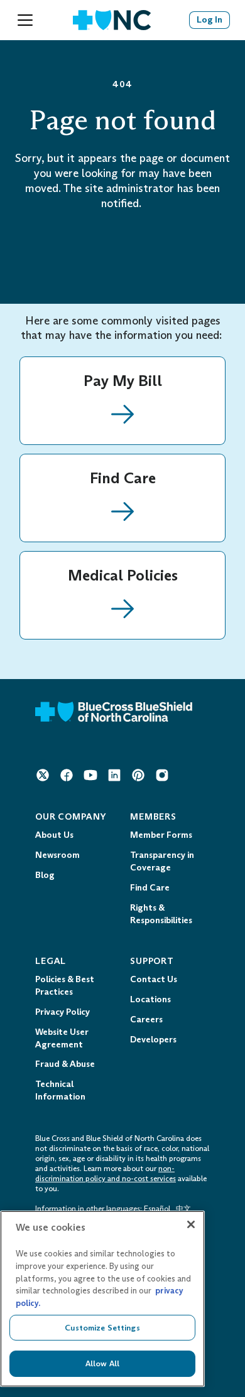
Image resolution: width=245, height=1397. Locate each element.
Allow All (102, 1363)
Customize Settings (102, 1327)
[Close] (191, 1224)
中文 (183, 1208)
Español (157, 1208)
